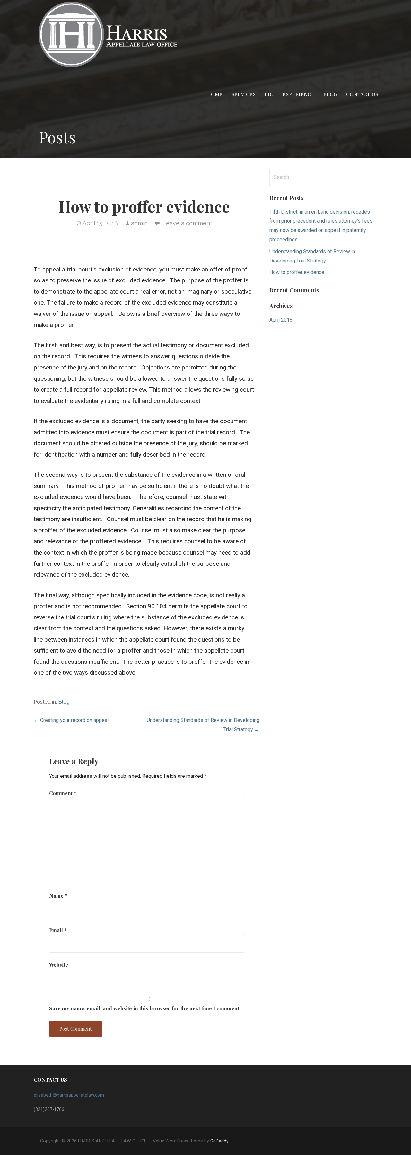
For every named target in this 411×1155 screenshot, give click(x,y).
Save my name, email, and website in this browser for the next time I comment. (144, 1008)
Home (215, 94)
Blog (330, 94)
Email (58, 930)
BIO (269, 94)
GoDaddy (219, 1140)
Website (58, 964)
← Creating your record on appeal (71, 720)
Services (244, 94)
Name (58, 895)
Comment (62, 793)
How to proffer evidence (296, 272)
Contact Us (362, 94)
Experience (298, 94)
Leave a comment (187, 223)
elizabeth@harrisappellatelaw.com (69, 1094)
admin (139, 223)
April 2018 (281, 320)
